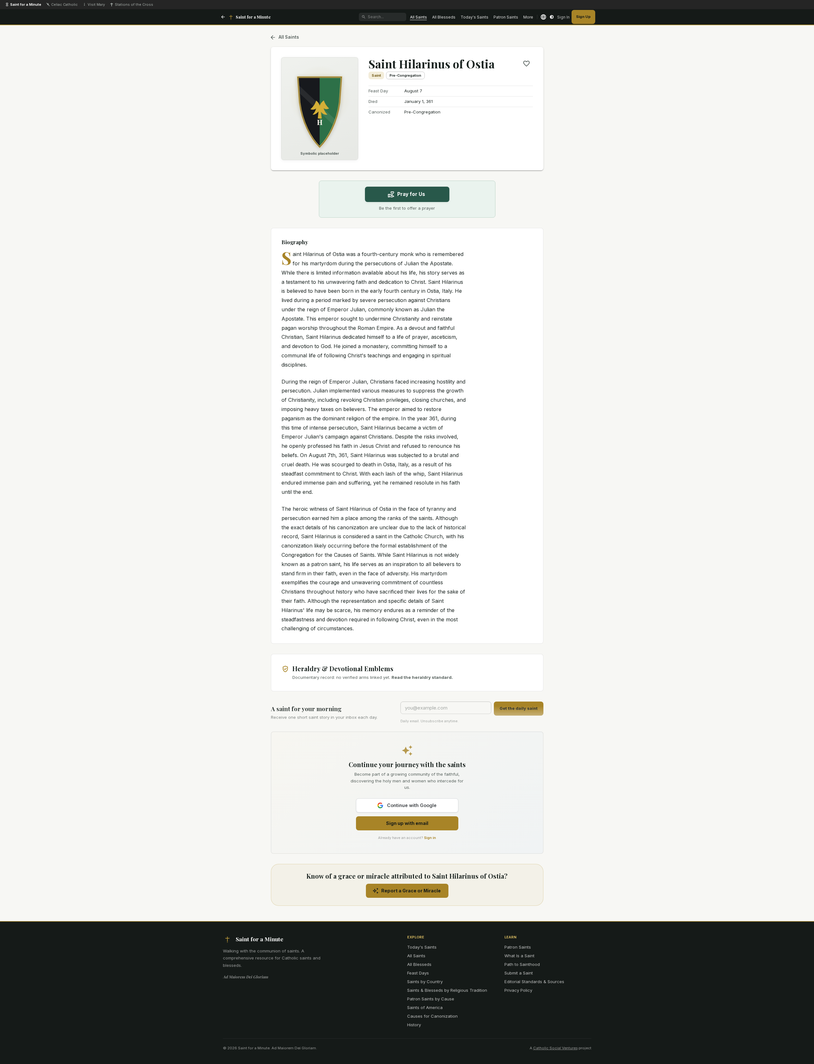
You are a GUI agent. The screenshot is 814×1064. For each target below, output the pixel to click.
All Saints (418, 17)
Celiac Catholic (64, 4)
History (414, 1024)
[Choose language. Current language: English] (543, 17)
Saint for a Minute (25, 4)
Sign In (563, 17)
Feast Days (418, 972)
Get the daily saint (519, 708)
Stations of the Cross (134, 4)
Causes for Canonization (432, 1016)
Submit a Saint (518, 972)
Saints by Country (425, 981)
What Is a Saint (519, 955)
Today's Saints (474, 17)
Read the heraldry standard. (422, 677)
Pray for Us (411, 194)
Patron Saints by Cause (430, 998)
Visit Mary (96, 4)
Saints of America (425, 1007)
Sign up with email (407, 823)
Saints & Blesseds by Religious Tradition (447, 990)
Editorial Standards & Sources (534, 981)
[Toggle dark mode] (551, 16)
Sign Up (583, 16)
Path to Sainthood (522, 964)
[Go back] (223, 17)
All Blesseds (443, 17)
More (528, 17)
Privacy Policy (518, 990)
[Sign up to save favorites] (526, 63)
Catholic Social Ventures (555, 1048)
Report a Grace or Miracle (411, 890)
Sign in (430, 837)
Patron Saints (506, 17)
